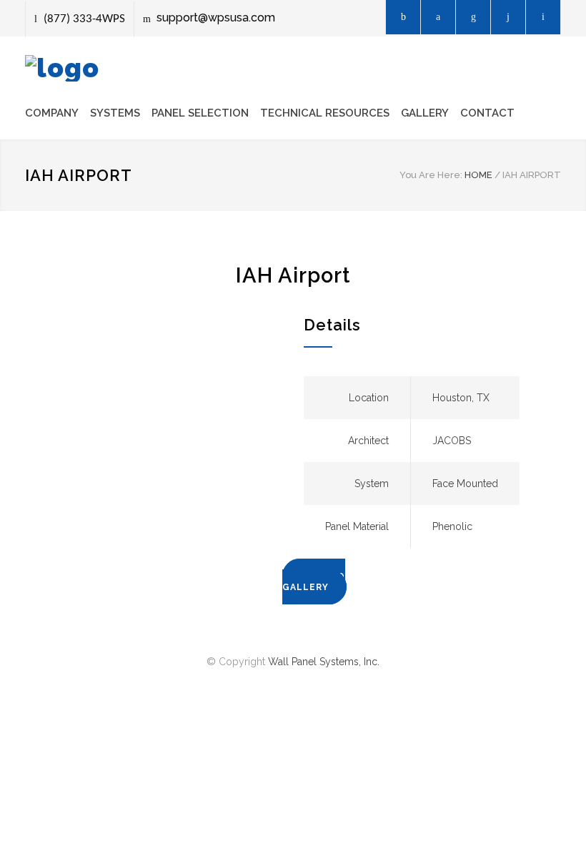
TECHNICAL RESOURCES (324, 113)
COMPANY (52, 113)
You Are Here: (430, 175)
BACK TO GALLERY (313, 581)
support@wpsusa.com (216, 17)
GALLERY (425, 113)
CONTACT (487, 113)
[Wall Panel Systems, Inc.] (62, 68)
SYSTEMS (115, 113)
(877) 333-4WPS (84, 19)
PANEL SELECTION (200, 113)
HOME (478, 175)
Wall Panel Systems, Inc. (323, 661)
